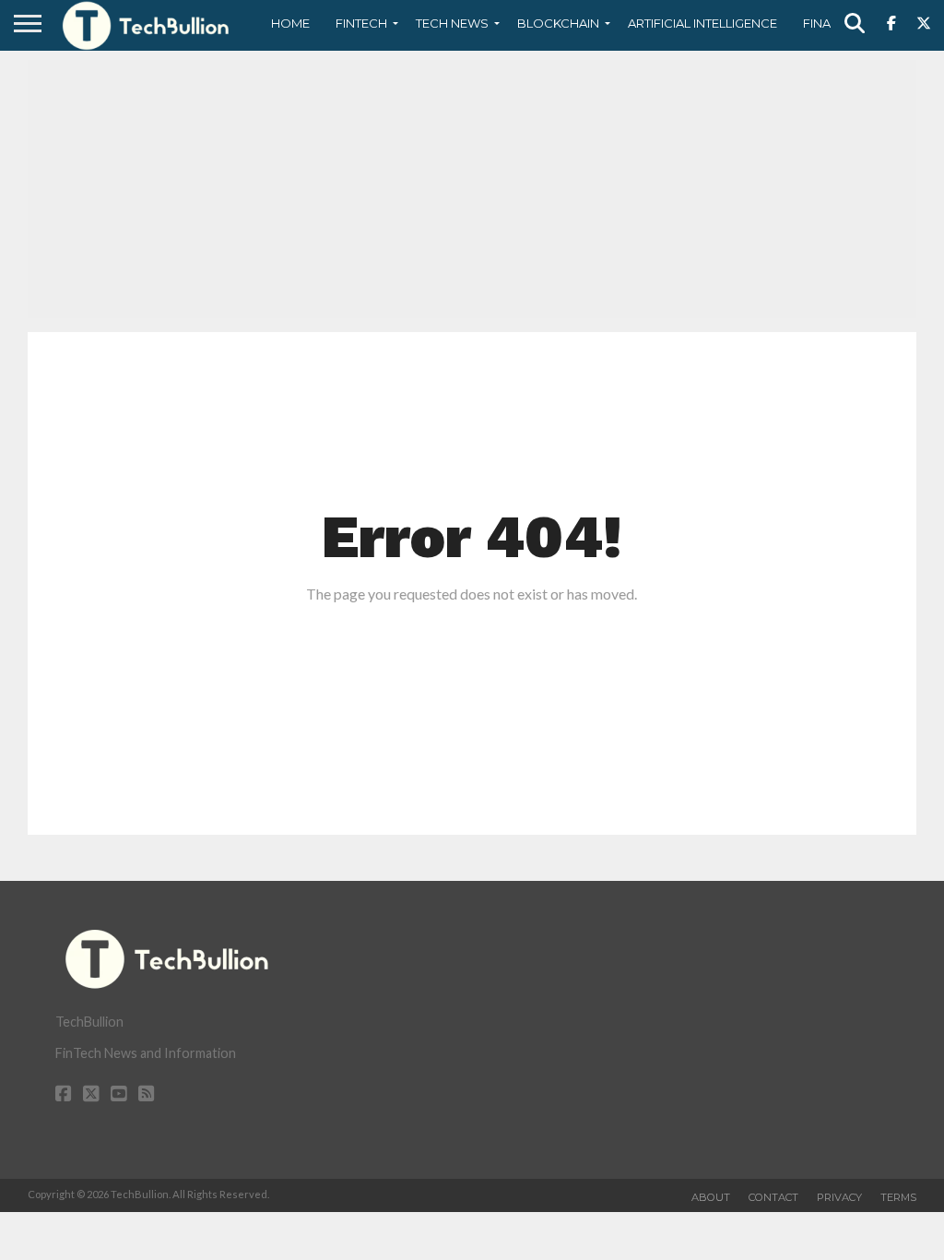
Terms (898, 1197)
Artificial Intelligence (702, 23)
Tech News (452, 23)
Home (290, 23)
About (710, 1197)
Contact (773, 1197)
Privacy (839, 1197)
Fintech (361, 23)
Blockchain (558, 23)
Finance (829, 23)
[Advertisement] (472, 189)
